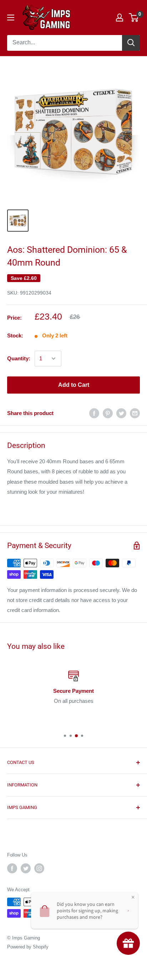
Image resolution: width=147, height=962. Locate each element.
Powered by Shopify (28, 946)
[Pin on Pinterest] (108, 413)
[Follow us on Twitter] (26, 868)
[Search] (131, 43)
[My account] (119, 17)
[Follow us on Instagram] (39, 868)
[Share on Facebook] (94, 413)
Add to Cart (73, 385)
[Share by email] (135, 413)
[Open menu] (10, 17)
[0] (134, 17)
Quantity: (18, 358)
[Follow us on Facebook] (12, 868)
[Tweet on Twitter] (121, 413)
